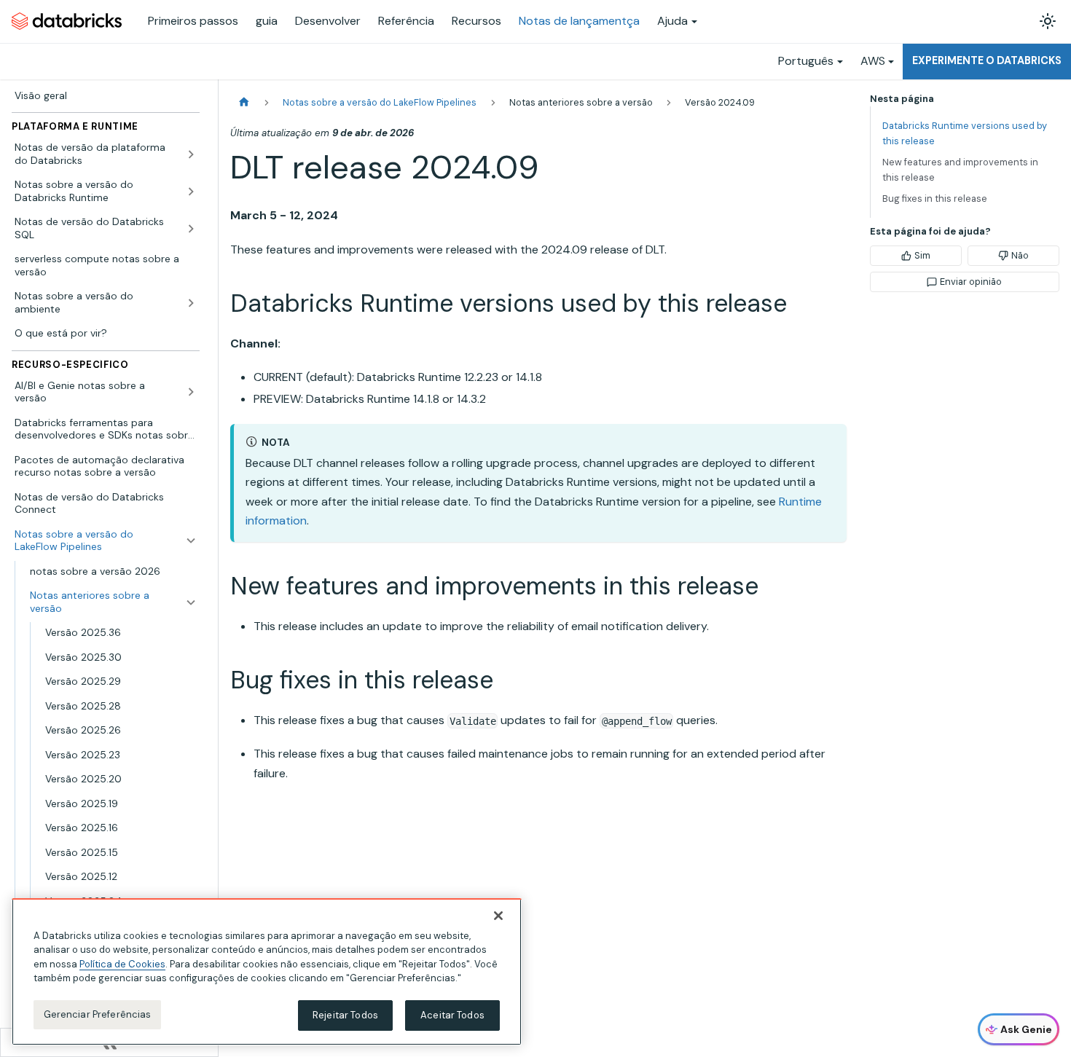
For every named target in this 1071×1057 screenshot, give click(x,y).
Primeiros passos (193, 20)
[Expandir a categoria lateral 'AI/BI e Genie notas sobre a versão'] (190, 392)
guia (267, 20)
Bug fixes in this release (934, 198)
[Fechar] (498, 916)
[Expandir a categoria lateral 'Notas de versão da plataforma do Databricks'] (190, 154)
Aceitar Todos (452, 1015)
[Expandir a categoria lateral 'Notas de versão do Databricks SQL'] (190, 228)
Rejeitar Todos (345, 1015)
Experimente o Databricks (987, 60)
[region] (267, 971)
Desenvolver (328, 20)
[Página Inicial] (244, 102)
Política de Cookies (122, 964)
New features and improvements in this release (960, 170)
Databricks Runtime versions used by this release (964, 133)
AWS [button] (872, 60)
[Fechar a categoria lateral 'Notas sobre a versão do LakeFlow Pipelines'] (190, 541)
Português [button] (805, 60)
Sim (922, 255)
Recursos (476, 20)
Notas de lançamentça (579, 20)
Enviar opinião (971, 281)
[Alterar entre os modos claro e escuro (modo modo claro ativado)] (1047, 21)
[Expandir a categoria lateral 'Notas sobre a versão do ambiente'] (190, 303)
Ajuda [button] (672, 20)
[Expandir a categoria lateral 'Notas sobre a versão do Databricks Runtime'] (190, 191)
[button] (113, 602)
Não (1020, 255)
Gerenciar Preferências (98, 1014)
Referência (406, 20)
